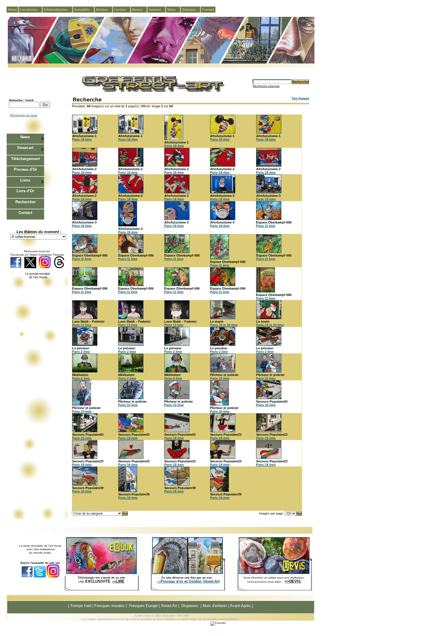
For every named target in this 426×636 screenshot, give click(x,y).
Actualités (84, 9)
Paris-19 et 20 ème (224, 325)
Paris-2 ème (81, 351)
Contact (208, 9)
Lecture (122, 9)
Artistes (104, 9)
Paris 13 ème (81, 325)
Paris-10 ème (220, 378)
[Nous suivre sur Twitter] (30, 267)
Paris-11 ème (265, 226)
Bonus (139, 9)
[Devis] (274, 573)
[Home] (161, 62)
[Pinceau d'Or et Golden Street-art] (187, 573)
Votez (173, 9)
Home (12, 9)
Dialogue (191, 9)
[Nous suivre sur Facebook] (16, 267)
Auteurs (157, 9)
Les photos (31, 9)
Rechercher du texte (23, 115)
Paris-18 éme (82, 139)
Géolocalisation (58, 9)
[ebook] (101, 573)
